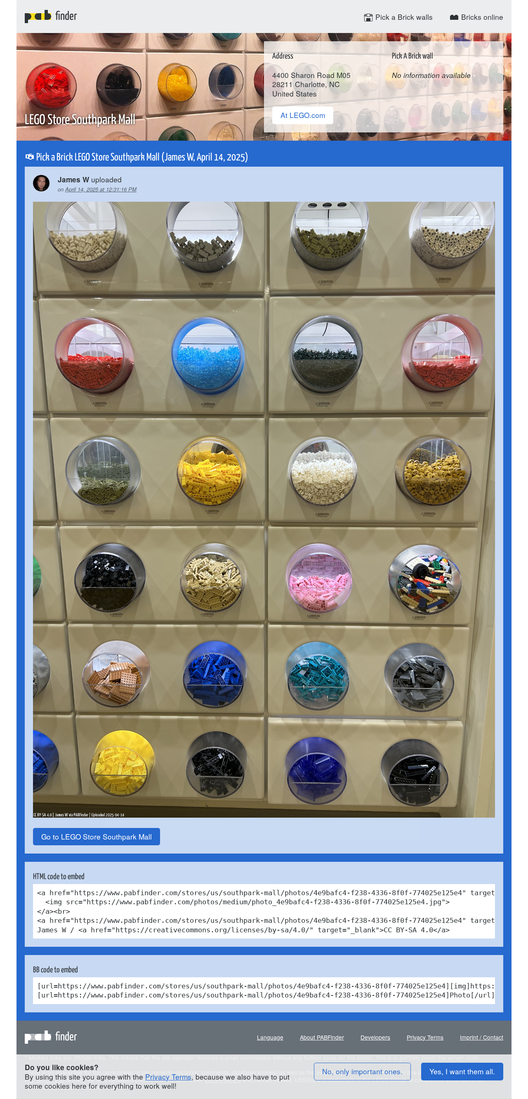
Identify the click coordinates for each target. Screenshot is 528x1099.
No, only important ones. (362, 1071)
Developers (375, 1037)
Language (270, 1037)
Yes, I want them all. (462, 1071)
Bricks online (481, 17)
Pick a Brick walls (403, 17)
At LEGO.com (302, 115)
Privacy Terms (425, 1037)
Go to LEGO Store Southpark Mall (96, 836)
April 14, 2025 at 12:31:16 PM (101, 189)
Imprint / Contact (481, 1037)
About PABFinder (322, 1037)
